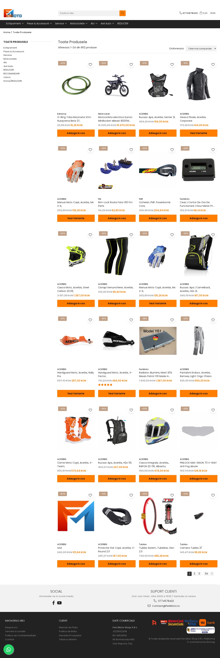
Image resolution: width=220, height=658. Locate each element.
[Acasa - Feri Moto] (20, 13)
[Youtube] (59, 603)
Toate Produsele (22, 32)
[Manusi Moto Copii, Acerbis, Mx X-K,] (76, 170)
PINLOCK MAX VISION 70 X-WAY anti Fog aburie (198, 464)
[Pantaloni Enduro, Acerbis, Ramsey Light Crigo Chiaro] (198, 341)
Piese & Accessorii (13, 51)
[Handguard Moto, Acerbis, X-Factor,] (117, 341)
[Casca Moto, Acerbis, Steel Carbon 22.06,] (76, 255)
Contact (9, 639)
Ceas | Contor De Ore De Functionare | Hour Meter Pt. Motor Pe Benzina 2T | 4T (196, 204)
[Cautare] (122, 13)
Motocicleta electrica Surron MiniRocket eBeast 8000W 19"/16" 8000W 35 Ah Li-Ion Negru (115, 119)
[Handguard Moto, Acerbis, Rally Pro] (76, 341)
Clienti (63, 620)
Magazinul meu (15, 620)
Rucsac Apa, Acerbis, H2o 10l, (115, 462)
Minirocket (104, 113)
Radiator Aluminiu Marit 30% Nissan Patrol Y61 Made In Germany (155, 374)
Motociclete (10, 58)
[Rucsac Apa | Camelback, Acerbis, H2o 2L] (198, 255)
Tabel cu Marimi (68, 639)
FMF (141, 199)
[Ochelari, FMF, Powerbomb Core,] (158, 170)
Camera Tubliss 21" (191, 548)
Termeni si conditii (15, 631)
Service (7, 55)
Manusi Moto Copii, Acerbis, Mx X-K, (75, 204)
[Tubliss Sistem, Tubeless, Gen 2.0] (158, 516)
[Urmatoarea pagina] (212, 574)
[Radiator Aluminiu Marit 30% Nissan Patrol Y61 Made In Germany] (158, 341)
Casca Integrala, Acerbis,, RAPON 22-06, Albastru (154, 464)
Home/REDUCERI (12, 81)
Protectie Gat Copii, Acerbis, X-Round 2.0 (116, 549)
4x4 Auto (8, 66)
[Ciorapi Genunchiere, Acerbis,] (117, 255)
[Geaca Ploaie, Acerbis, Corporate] (198, 85)
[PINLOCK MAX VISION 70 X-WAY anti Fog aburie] (198, 431)
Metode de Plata (68, 627)
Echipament (10, 47)
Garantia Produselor (70, 635)
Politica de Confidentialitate (20, 635)
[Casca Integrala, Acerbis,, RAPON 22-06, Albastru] (158, 431)
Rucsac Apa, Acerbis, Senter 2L (157, 117)
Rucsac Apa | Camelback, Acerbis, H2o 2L (195, 289)
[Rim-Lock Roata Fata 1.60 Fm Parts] (117, 170)
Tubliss (143, 544)
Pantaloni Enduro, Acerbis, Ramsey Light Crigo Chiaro (196, 374)
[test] (76, 516)
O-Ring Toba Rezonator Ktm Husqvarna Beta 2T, (74, 118)
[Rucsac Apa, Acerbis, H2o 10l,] (117, 431)
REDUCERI (8, 69)
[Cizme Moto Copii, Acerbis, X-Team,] (76, 431)
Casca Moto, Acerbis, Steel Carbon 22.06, (73, 289)
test (59, 548)
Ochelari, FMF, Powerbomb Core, (154, 204)
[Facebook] (54, 603)
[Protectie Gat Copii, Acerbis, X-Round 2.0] (117, 516)
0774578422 (165, 601)
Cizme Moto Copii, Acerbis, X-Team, (75, 464)
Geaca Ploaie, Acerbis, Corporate (193, 118)
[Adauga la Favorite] (90, 64)
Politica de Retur (68, 631)
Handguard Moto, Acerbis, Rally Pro (75, 374)
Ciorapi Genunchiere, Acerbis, (115, 287)
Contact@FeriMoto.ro (165, 606)
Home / (7, 32)
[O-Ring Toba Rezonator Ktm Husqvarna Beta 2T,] (76, 85)
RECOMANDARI (11, 73)
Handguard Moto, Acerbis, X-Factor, (115, 374)
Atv (5, 62)
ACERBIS (143, 113)
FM (99, 199)
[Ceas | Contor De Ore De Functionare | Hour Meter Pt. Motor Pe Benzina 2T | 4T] (198, 170)
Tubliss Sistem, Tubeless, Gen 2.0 (156, 549)
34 (206, 573)
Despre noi (11, 627)
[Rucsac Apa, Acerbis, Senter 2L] (158, 85)
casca (6, 77)
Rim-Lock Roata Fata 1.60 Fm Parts (115, 204)
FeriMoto (185, 199)
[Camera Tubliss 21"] (198, 516)
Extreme (61, 113)
